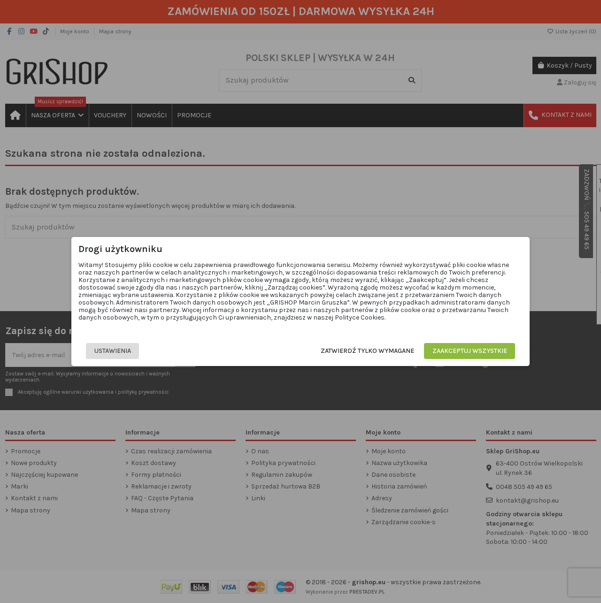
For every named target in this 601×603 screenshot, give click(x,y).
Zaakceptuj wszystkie (469, 351)
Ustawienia (112, 351)
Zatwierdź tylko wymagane (367, 351)
